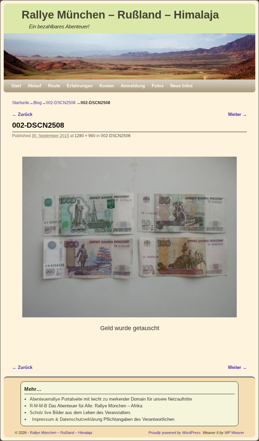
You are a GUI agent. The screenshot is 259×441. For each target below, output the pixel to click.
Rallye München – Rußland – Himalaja (120, 14)
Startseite (20, 102)
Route (54, 85)
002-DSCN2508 (61, 102)
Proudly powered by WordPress (174, 433)
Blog (37, 102)
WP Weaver (234, 433)
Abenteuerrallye (45, 399)
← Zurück (22, 114)
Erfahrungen (80, 85)
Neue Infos (181, 85)
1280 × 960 (85, 135)
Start (16, 85)
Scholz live (40, 412)
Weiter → (237, 114)
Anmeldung (133, 85)
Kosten (106, 85)
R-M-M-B (38, 405)
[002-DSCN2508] (129, 237)
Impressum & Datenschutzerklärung (66, 419)
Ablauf (34, 85)
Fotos (158, 85)
